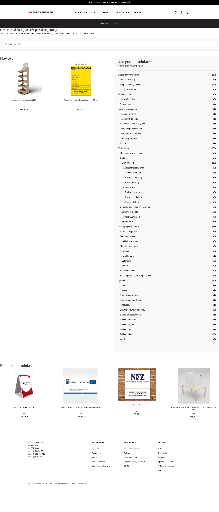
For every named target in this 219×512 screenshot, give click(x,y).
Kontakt (138, 12)
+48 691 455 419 (38, 454)
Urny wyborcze (126, 222)
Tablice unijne (126, 334)
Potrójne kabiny (132, 182)
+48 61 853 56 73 (38, 451)
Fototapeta (125, 305)
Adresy (94, 457)
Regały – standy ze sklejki (134, 462)
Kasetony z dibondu (129, 119)
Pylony (123, 143)
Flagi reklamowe (127, 236)
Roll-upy (124, 266)
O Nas (95, 12)
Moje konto (96, 449)
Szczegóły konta (98, 462)
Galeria (107, 12)
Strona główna (105, 23)
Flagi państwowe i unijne (131, 153)
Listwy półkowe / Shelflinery (132, 310)
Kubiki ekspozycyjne (129, 241)
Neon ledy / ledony (128, 138)
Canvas (123, 290)
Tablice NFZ (125, 329)
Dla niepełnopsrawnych (133, 168)
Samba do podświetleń (130, 315)
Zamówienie (96, 453)
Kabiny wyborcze (127, 163)
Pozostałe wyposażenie (130, 217)
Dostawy (161, 457)
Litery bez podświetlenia (131, 129)
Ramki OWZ (125, 261)
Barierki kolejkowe (128, 231)
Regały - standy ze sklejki (131, 84)
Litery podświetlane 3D (130, 134)
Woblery (123, 339)
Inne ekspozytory (127, 80)
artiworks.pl (82, 484)
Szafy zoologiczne (128, 89)
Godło (122, 158)
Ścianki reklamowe (128, 271)
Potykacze (124, 251)
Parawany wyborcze (129, 212)
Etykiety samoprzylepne (130, 300)
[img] (176, 12)
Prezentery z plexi (128, 104)
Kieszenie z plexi (127, 99)
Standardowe (129, 187)
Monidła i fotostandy (129, 246)
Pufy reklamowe (127, 256)
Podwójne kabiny (133, 173)
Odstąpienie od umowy (101, 466)
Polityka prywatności (166, 466)
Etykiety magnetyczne (130, 295)
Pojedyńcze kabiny (133, 177)
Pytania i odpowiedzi (166, 462)
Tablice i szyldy (127, 324)
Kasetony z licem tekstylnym (132, 124)
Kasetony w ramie (128, 114)
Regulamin (162, 453)
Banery (123, 285)
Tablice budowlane (128, 320)
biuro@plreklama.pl (36, 457)
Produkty (80, 12)
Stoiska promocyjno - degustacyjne (135, 276)
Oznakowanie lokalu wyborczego (135, 207)
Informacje (121, 12)
